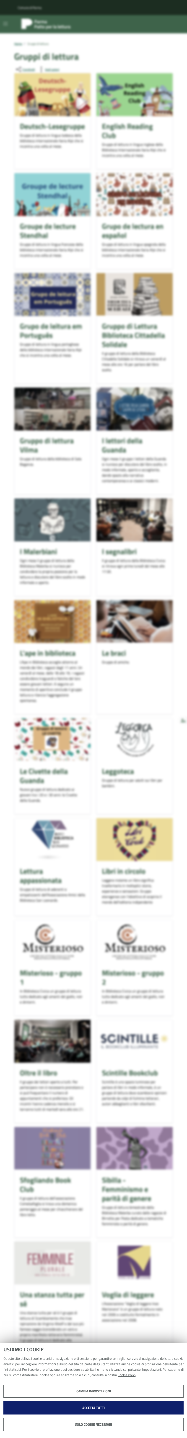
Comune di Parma (30, 7)
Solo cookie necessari (93, 1424)
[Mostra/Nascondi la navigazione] (5, 23)
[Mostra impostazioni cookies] (183, 720)
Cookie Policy (127, 1375)
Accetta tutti (93, 1407)
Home (18, 44)
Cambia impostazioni (93, 1391)
